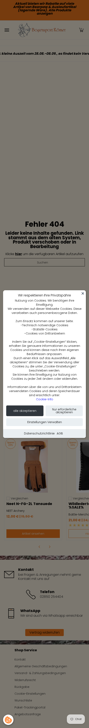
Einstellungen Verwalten (44, 422)
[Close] (83, 293)
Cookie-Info (44, 399)
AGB (60, 433)
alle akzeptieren (24, 411)
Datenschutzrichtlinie (39, 433)
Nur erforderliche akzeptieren (64, 410)
